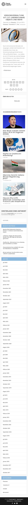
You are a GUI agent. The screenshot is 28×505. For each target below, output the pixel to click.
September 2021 (7, 299)
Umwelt (5, 488)
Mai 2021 (5, 314)
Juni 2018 (5, 443)
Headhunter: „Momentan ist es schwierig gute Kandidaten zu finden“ (13, 242)
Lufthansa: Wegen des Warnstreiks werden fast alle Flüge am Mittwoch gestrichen (12, 237)
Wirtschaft (6, 492)
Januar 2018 (6, 461)
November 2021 (7, 292)
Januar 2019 (6, 417)
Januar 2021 (6, 329)
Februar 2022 (6, 281)
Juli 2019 (5, 395)
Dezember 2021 (7, 288)
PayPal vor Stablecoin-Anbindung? (12, 154)
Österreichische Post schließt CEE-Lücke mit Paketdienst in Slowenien (13, 248)
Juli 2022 (5, 262)
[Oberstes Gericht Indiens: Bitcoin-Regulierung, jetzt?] (14, 166)
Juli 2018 (5, 439)
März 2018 (5, 454)
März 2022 (5, 277)
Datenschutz (10, 501)
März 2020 (5, 365)
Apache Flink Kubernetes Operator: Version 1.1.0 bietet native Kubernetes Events (13, 231)
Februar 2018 (6, 457)
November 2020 (7, 336)
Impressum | (20, 499)
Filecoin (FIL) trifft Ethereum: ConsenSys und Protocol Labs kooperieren (14, 199)
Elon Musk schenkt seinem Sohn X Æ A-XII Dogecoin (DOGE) (14, 132)
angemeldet (10, 213)
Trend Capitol (12, 499)
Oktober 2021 (6, 295)
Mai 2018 (5, 446)
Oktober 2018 (6, 428)
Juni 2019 (5, 399)
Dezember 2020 (7, 332)
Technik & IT (12, 24)
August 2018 (6, 435)
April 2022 (5, 273)
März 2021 (5, 321)
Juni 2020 (5, 354)
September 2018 (7, 432)
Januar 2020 (6, 373)
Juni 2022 (5, 266)
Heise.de (13, 22)
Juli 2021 (5, 306)
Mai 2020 (5, 358)
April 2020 (5, 362)
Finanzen (5, 24)
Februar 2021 (6, 325)
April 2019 (5, 406)
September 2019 (7, 387)
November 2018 (7, 424)
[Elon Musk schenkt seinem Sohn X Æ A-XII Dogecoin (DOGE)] (14, 121)
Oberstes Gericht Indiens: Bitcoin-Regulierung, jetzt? (13, 176)
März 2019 (5, 410)
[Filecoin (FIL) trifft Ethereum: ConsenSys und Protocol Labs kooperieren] (14, 189)
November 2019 (7, 380)
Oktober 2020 (6, 340)
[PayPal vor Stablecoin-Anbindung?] (14, 144)
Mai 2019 (5, 402)
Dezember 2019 (7, 376)
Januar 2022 (6, 284)
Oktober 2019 (6, 384)
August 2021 (6, 303)
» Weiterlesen (7, 70)
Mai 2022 (5, 270)
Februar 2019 (6, 413)
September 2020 (7, 343)
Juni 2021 (5, 310)
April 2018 (5, 450)
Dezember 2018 (7, 421)
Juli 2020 (5, 351)
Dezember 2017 (7, 465)
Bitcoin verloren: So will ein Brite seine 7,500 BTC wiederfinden (13, 253)
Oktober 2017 (6, 472)
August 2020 (6, 347)
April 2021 (5, 317)
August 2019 (6, 391)
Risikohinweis (17, 501)
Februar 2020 (6, 369)
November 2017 (7, 469)
